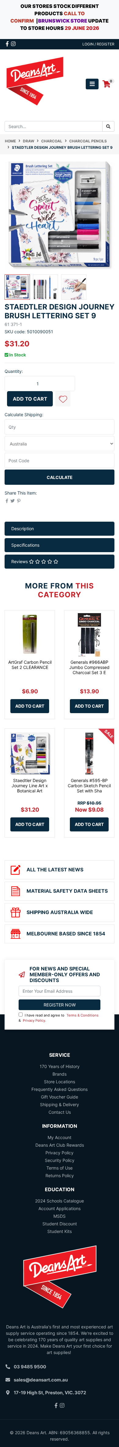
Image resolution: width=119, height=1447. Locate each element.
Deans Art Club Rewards (59, 1145)
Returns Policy (59, 1175)
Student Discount (59, 1223)
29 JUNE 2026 (82, 28)
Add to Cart (30, 399)
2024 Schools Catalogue (59, 1200)
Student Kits (59, 1231)
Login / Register (98, 44)
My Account (59, 1137)
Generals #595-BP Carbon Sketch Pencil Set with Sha (89, 785)
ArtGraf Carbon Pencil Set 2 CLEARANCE (30, 664)
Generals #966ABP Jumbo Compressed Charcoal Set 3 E (89, 667)
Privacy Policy (34, 1020)
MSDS (59, 1216)
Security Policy (59, 1160)
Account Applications (59, 1208)
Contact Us (60, 1112)
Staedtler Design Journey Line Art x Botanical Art (30, 785)
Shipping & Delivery (59, 1104)
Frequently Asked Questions (59, 1089)
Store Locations (59, 1081)
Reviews (20, 561)
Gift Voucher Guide (59, 1096)
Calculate (60, 477)
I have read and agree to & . (59, 1018)
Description (22, 528)
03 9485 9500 (30, 1367)
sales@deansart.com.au (41, 1380)
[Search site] (108, 126)
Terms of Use (59, 1167)
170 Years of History (60, 1066)
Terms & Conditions (83, 1015)
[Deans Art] (35, 83)
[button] (62, 398)
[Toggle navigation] (92, 84)
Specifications (25, 545)
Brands (59, 1074)
